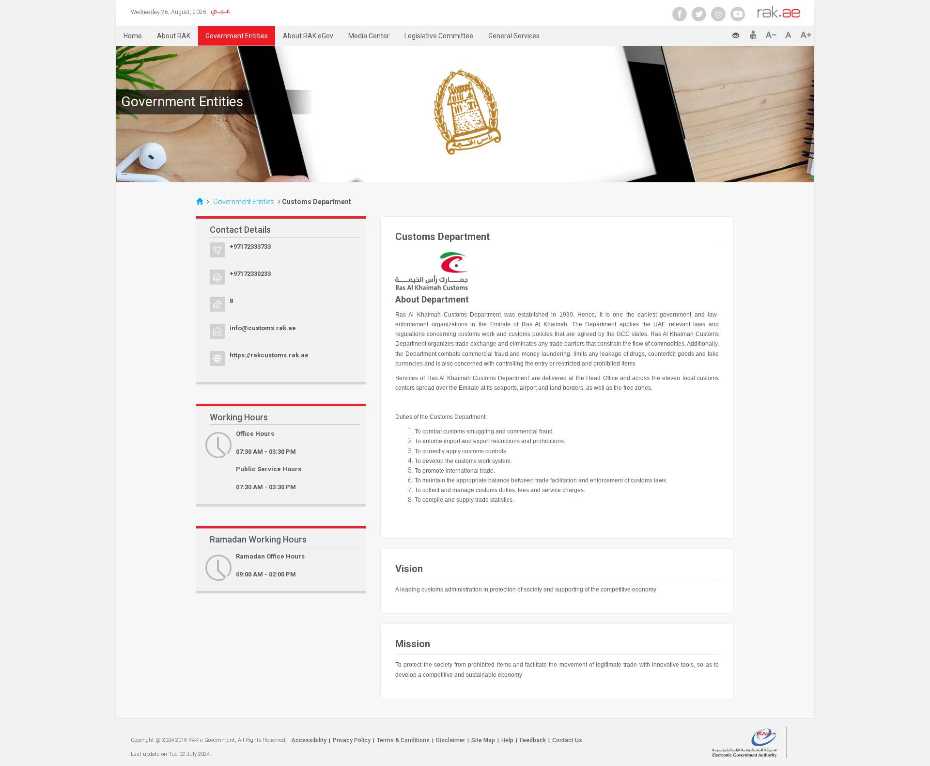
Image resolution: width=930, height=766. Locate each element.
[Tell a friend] (753, 35)
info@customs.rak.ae (263, 328)
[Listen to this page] (717, 34)
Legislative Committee (438, 36)
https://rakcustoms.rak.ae (269, 355)
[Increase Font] (806, 35)
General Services (514, 36)
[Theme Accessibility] (739, 32)
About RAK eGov (308, 36)
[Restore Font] (790, 35)
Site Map (483, 740)
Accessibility (308, 740)
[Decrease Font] (773, 35)
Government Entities (236, 36)
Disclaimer (450, 740)
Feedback (533, 740)
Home (133, 36)
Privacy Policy (352, 740)
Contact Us (567, 740)
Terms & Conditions (403, 740)
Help (507, 740)
